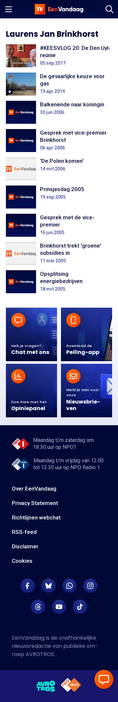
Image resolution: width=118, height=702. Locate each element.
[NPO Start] (71, 686)
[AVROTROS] (46, 686)
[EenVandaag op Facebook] (27, 586)
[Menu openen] (8, 9)
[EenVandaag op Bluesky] (48, 586)
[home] (59, 9)
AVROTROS (40, 654)
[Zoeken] (109, 9)
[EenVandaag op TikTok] (80, 607)
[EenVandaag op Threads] (38, 607)
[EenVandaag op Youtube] (59, 607)
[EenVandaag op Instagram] (90, 586)
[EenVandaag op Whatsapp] (69, 586)
